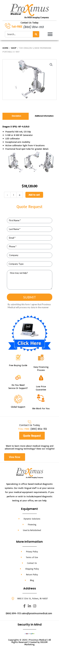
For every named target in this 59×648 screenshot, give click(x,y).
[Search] (36, 34)
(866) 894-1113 (33, 27)
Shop (13, 47)
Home (5, 47)
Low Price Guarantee (41, 388)
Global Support (18, 406)
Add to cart (34, 194)
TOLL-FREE (24, 429)
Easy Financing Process (41, 368)
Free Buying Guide (18, 365)
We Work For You (41, 408)
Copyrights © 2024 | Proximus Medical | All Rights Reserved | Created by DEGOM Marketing (29, 642)
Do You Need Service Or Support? (18, 386)
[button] (50, 34)
